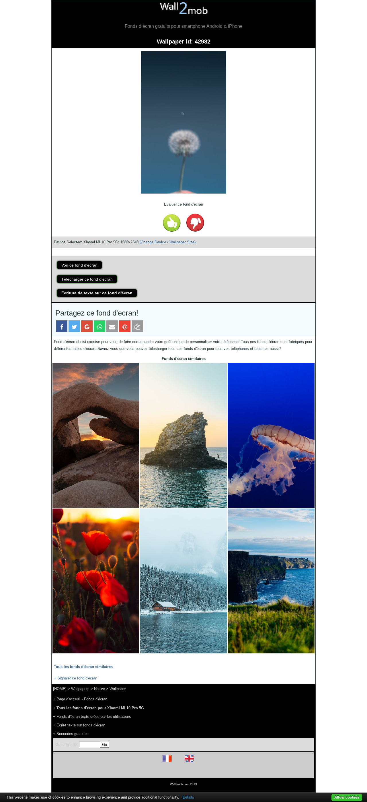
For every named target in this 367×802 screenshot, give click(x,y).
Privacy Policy (201, 771)
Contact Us (220, 771)
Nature (99, 689)
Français (178, 762)
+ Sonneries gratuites (71, 734)
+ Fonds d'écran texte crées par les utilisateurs (92, 716)
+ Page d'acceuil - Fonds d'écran (80, 699)
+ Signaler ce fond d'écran (75, 678)
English (199, 762)
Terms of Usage (150, 771)
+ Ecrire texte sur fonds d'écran (79, 725)
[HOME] (60, 689)
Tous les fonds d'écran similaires (83, 667)
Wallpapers (80, 689)
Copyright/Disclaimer (176, 771)
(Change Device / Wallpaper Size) (168, 242)
